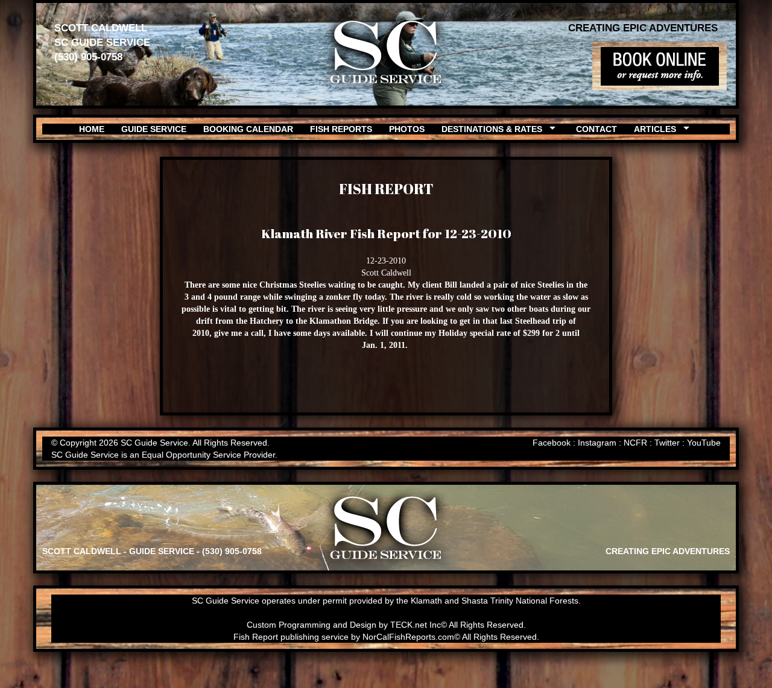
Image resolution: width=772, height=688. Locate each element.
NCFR (635, 442)
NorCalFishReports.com (408, 637)
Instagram (597, 442)
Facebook (552, 442)
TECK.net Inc (415, 625)
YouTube (704, 442)
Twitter (667, 442)
